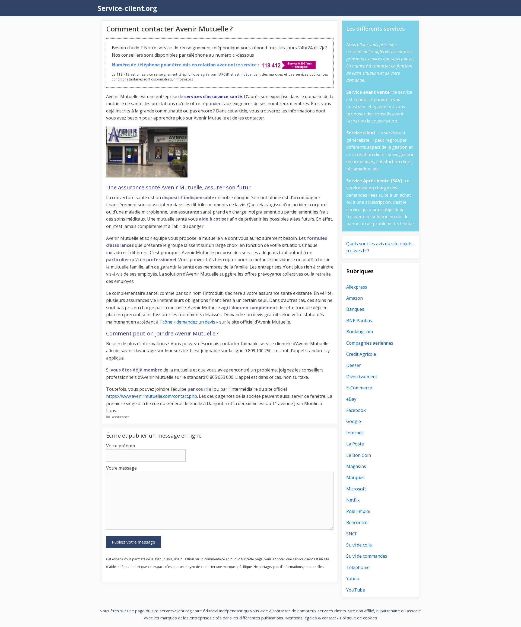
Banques (355, 309)
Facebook (356, 410)
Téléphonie (358, 567)
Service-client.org (127, 8)
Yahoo (352, 578)
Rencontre (356, 522)
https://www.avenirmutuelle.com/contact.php (151, 396)
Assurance (121, 416)
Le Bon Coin (358, 455)
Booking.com (359, 332)
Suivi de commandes (366, 556)
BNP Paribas (359, 321)
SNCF (351, 534)
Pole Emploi (358, 511)
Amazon (354, 298)
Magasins (356, 466)
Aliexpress (356, 287)
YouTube (355, 590)
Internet (354, 433)
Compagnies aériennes (369, 343)
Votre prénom (120, 446)
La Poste (355, 444)
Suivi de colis (359, 545)
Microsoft (356, 489)
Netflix (353, 500)
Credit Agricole (361, 354)
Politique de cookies (358, 617)
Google (353, 421)
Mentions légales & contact (310, 617)
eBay (351, 399)
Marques (355, 477)
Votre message (121, 468)
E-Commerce (359, 388)
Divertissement (361, 377)
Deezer (353, 365)
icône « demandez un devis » (189, 322)
